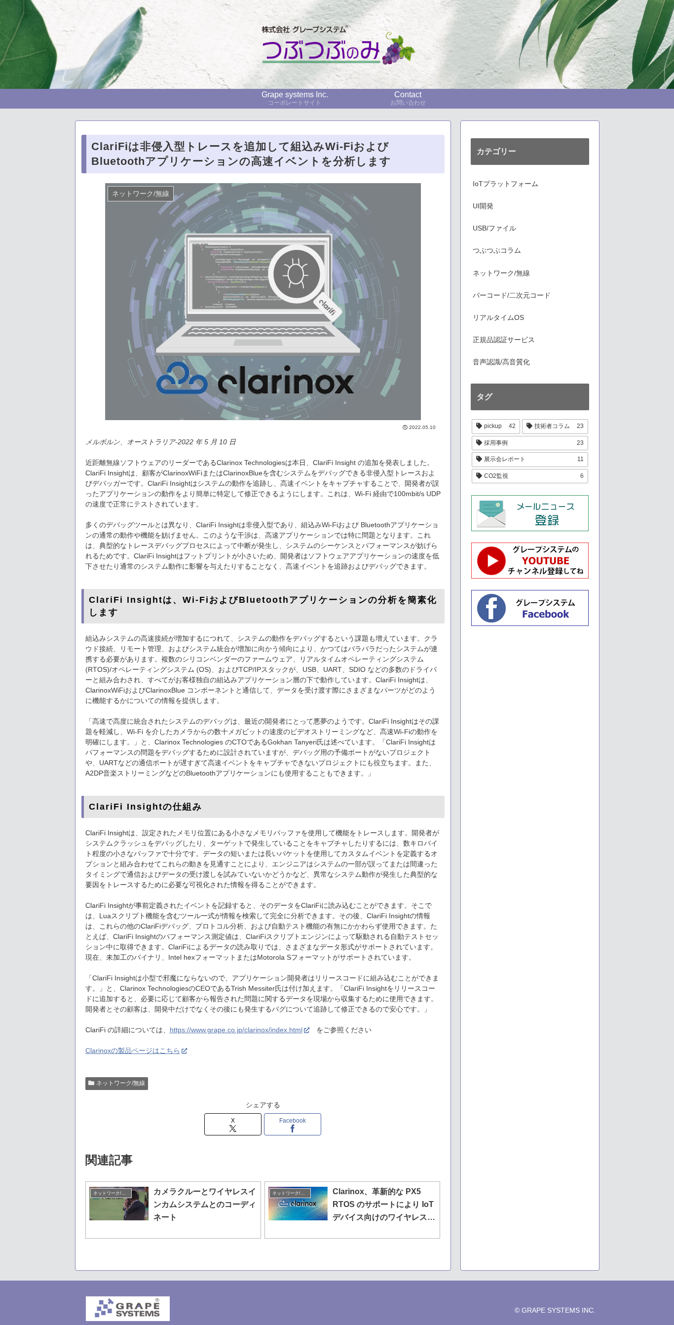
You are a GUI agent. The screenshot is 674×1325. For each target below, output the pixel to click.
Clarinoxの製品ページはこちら (132, 1050)
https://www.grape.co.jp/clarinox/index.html (236, 1030)
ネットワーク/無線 (120, 1083)
